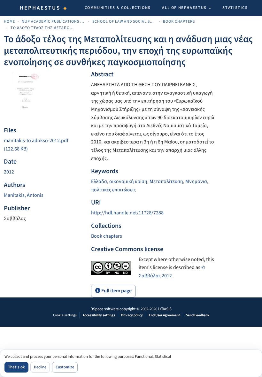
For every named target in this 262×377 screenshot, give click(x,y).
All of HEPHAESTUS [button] (184, 8)
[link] (43, 145)
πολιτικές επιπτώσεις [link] (113, 189)
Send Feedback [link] (197, 315)
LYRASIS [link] (165, 309)
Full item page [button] (116, 290)
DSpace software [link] (104, 309)
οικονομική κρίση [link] (128, 181)
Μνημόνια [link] (196, 181)
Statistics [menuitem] (235, 8)
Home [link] (9, 21)
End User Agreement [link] (164, 315)
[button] (106, 236)
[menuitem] (186, 8)
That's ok (16, 367)
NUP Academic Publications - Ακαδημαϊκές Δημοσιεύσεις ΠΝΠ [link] (54, 21)
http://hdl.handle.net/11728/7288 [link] (127, 212)
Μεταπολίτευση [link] (166, 181)
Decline (40, 367)
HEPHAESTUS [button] (40, 8)
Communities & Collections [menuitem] (118, 8)
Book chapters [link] (179, 21)
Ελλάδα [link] (99, 181)
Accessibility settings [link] (99, 315)
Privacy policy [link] (132, 315)
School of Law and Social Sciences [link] (124, 21)
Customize (65, 367)
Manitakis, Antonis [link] (23, 195)
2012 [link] (9, 171)
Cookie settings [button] (65, 315)
